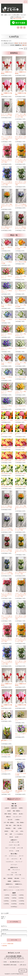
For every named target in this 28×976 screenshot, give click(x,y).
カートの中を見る (14, 921)
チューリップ (19, 861)
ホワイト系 (20, 847)
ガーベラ (21, 855)
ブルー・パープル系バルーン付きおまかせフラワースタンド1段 (6, 138)
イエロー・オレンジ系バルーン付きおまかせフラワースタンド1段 (20, 116)
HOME (5, 961)
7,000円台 (14, 898)
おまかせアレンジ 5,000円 (21, 420)
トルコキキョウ (9, 861)
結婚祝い (21, 808)
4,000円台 (14, 895)
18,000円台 (14, 903)
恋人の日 (10, 819)
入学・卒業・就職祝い (9, 822)
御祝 (14, 828)
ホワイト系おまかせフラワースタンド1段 (6, 227)
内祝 (12, 831)
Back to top (23, 970)
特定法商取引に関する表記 (10, 964)
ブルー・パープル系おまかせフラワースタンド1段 (21, 205)
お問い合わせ (23, 964)
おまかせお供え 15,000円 (20, 486)
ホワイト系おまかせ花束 (20, 261)
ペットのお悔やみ (18, 834)
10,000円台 (13, 900)
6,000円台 (6, 898)
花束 (9, 869)
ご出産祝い (17, 819)
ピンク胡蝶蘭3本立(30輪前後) (6, 94)
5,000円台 (21, 895)
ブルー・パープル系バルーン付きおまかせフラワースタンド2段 (6, 183)
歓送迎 (9, 810)
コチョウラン (14, 858)
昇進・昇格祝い (20, 822)
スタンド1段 (10, 874)
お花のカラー (14, 839)
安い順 (20, 43)
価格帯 (14, 892)
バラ (6, 855)
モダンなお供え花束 (5, 754)
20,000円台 (21, 903)
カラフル (11, 850)
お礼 (17, 831)
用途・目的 (14, 805)
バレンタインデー (17, 816)
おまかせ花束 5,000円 (20, 447)
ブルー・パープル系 (10, 847)
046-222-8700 (17, 18)
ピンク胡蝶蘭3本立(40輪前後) (20, 94)
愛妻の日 (8, 816)
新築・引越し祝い (18, 825)
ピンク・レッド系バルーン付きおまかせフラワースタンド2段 (6, 161)
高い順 (24, 43)
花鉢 (4, 878)
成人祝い (21, 813)
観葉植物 (10, 878)
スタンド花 (14, 872)
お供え (21, 831)
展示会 (15, 813)
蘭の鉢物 (17, 878)
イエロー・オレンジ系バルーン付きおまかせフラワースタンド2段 (20, 161)
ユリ (8, 858)
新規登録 (5, 945)
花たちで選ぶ (14, 853)
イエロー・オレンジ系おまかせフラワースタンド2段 (21, 551)
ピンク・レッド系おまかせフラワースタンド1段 (6, 115)
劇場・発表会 (8, 813)
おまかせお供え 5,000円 (20, 473)
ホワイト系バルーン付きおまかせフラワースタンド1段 (20, 138)
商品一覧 (14, 803)
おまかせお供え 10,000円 (6, 486)
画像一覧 (24, 45)
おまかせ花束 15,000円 (20, 460)
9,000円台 (6, 900)
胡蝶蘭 (9, 881)
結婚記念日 (14, 808)
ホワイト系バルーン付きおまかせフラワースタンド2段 (20, 183)
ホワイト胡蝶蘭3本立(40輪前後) (20, 72)
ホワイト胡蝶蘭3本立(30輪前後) (6, 72)
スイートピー (14, 864)
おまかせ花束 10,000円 (6, 460)
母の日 (11, 837)
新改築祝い (8, 828)
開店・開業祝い (17, 810)
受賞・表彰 (8, 825)
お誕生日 (7, 808)
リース (23, 878)
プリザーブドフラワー (14, 887)
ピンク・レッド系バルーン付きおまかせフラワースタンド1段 (6, 595)
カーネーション (13, 855)
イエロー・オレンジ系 (14, 845)
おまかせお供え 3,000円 (6, 473)
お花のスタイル (14, 867)
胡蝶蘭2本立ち (16, 881)
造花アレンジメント (8, 890)
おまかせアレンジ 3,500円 (7, 420)
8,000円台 (21, 898)
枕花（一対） (4, 719)
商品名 (16, 43)
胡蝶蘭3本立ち (9, 884)
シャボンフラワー (20, 890)
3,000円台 (6, 895)
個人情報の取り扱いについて (17, 961)
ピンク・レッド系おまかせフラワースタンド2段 (20, 227)
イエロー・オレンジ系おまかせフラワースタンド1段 (7, 206)
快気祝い (7, 831)
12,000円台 (21, 900)
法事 (11, 834)
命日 (6, 834)
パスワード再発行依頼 (8, 943)
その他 (17, 850)
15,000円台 (6, 903)
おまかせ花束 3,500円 (6, 447)
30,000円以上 (14, 906)
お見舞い (20, 828)
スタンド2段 (18, 874)
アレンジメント (16, 869)
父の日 (16, 837)
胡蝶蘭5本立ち (18, 884)
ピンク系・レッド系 (14, 842)
